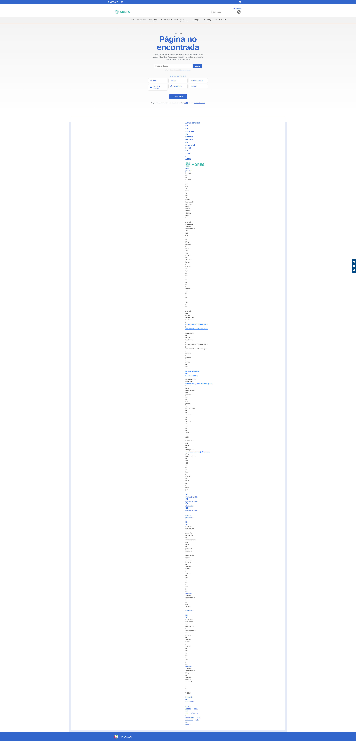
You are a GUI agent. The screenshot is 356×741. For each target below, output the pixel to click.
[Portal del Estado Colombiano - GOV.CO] (113, 2)
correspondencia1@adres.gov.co (196, 324)
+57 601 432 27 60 (186, 235)
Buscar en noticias (185, 70)
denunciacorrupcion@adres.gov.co (197, 452)
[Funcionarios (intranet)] (122, 2)
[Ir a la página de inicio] (122, 12)
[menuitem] (132, 20)
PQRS (186, 103)
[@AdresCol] (186, 504)
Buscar (197, 66)
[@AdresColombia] (186, 495)
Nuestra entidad (188, 707)
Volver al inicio (178, 96)
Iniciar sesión (237, 8)
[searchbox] (226, 12)
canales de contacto (199, 103)
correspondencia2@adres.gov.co (196, 329)
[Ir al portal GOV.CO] (126, 738)
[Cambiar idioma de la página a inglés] (240, 2)
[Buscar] (239, 12)
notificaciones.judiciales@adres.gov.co (198, 384)
